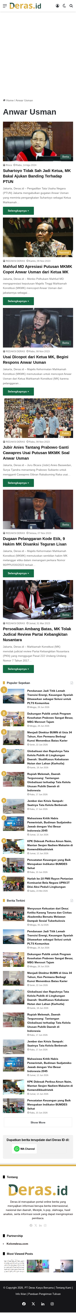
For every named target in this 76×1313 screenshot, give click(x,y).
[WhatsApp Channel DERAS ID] (24, 1149)
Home (9, 100)
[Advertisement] (38, 53)
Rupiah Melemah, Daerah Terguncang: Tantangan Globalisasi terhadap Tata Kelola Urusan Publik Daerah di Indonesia (49, 782)
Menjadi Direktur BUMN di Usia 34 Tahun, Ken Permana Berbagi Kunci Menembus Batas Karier (49, 736)
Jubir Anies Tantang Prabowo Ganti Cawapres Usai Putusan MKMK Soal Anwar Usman (36, 452)
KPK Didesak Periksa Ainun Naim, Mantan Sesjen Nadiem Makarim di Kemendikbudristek (50, 845)
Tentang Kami (63, 1287)
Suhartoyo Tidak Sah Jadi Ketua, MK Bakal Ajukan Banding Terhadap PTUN (37, 176)
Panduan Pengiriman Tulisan (44, 1293)
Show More (38, 1122)
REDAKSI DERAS (15, 261)
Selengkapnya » (18, 210)
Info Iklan (21, 1293)
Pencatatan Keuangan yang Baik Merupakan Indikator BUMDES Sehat (49, 864)
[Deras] (25, 6)
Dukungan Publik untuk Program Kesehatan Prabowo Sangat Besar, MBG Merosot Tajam (50, 717)
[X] (35, 1225)
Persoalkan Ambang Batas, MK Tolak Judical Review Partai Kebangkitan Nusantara (37, 634)
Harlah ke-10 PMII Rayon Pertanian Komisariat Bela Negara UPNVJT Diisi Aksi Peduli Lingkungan (50, 882)
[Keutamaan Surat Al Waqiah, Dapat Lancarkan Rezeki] (14, 1266)
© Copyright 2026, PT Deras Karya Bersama (28, 1287)
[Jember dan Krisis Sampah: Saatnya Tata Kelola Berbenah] (13, 806)
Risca (9, 165)
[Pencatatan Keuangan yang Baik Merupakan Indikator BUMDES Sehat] (13, 865)
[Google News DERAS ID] (53, 1149)
